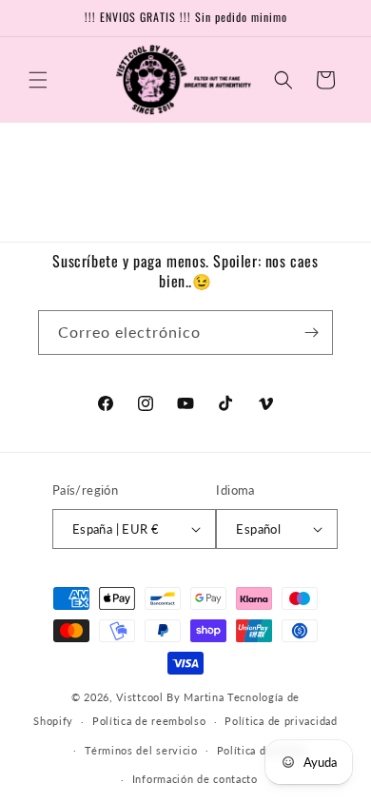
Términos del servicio (141, 750)
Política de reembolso (149, 721)
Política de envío (261, 750)
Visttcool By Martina (171, 697)
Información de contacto (195, 779)
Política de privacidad (281, 721)
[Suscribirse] (311, 332)
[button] (38, 80)
